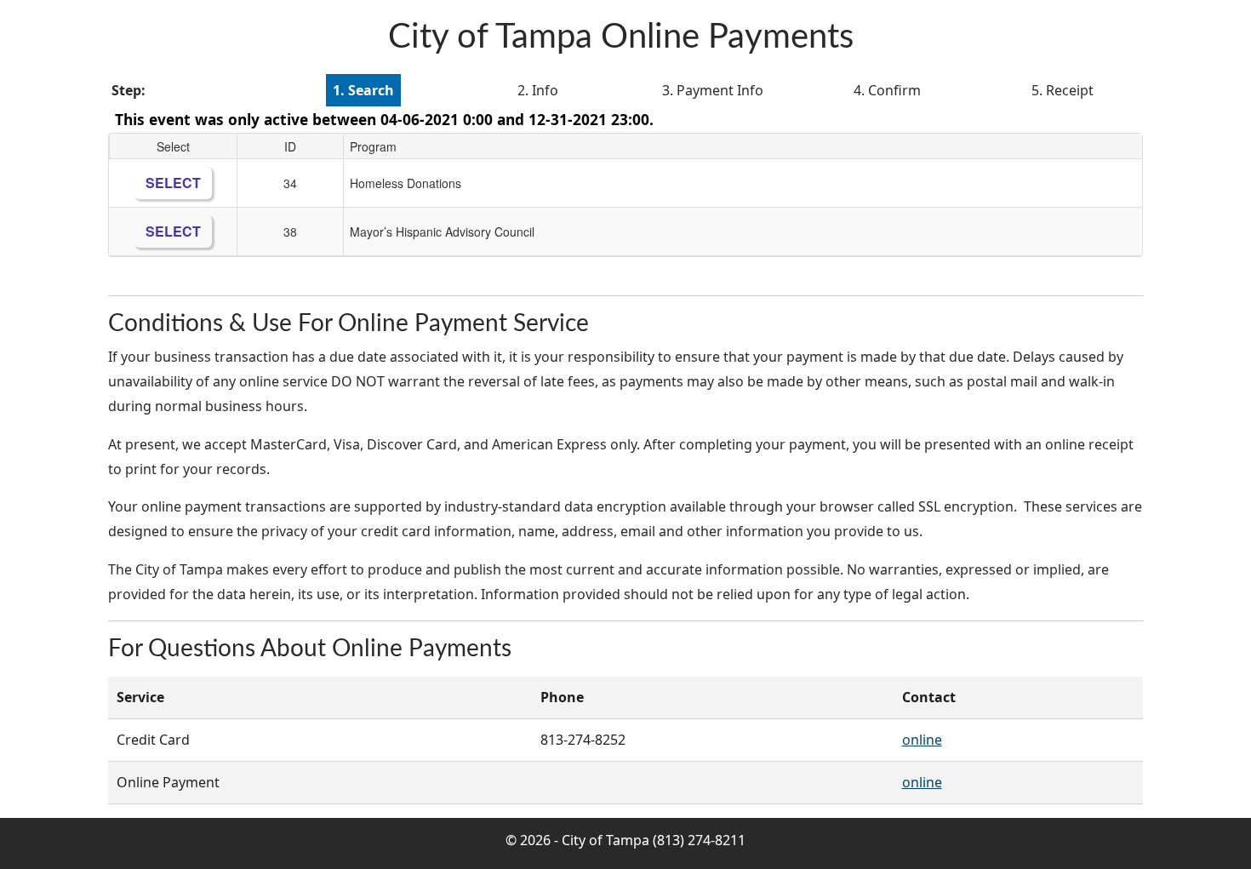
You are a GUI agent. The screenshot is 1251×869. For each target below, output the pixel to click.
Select (173, 182)
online (922, 739)
